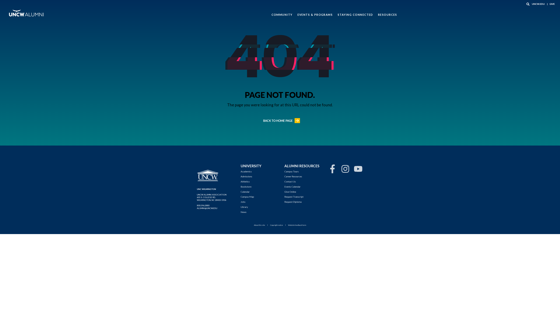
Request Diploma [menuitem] (293, 201)
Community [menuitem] (282, 14)
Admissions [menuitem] (246, 176)
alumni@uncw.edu (207, 208)
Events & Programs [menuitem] (315, 14)
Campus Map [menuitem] (247, 196)
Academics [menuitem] (246, 171)
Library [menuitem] (244, 206)
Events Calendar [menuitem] (292, 186)
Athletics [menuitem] (245, 181)
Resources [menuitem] (387, 14)
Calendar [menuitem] (245, 191)
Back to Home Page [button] (278, 120)
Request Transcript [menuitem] (293, 196)
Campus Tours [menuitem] (291, 171)
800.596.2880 (203, 205)
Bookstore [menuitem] (246, 186)
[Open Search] (528, 3)
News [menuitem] (243, 212)
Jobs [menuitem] (243, 201)
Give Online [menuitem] (290, 191)
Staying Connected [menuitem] (355, 14)
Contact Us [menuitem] (290, 181)
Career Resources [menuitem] (293, 176)
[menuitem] (538, 4)
